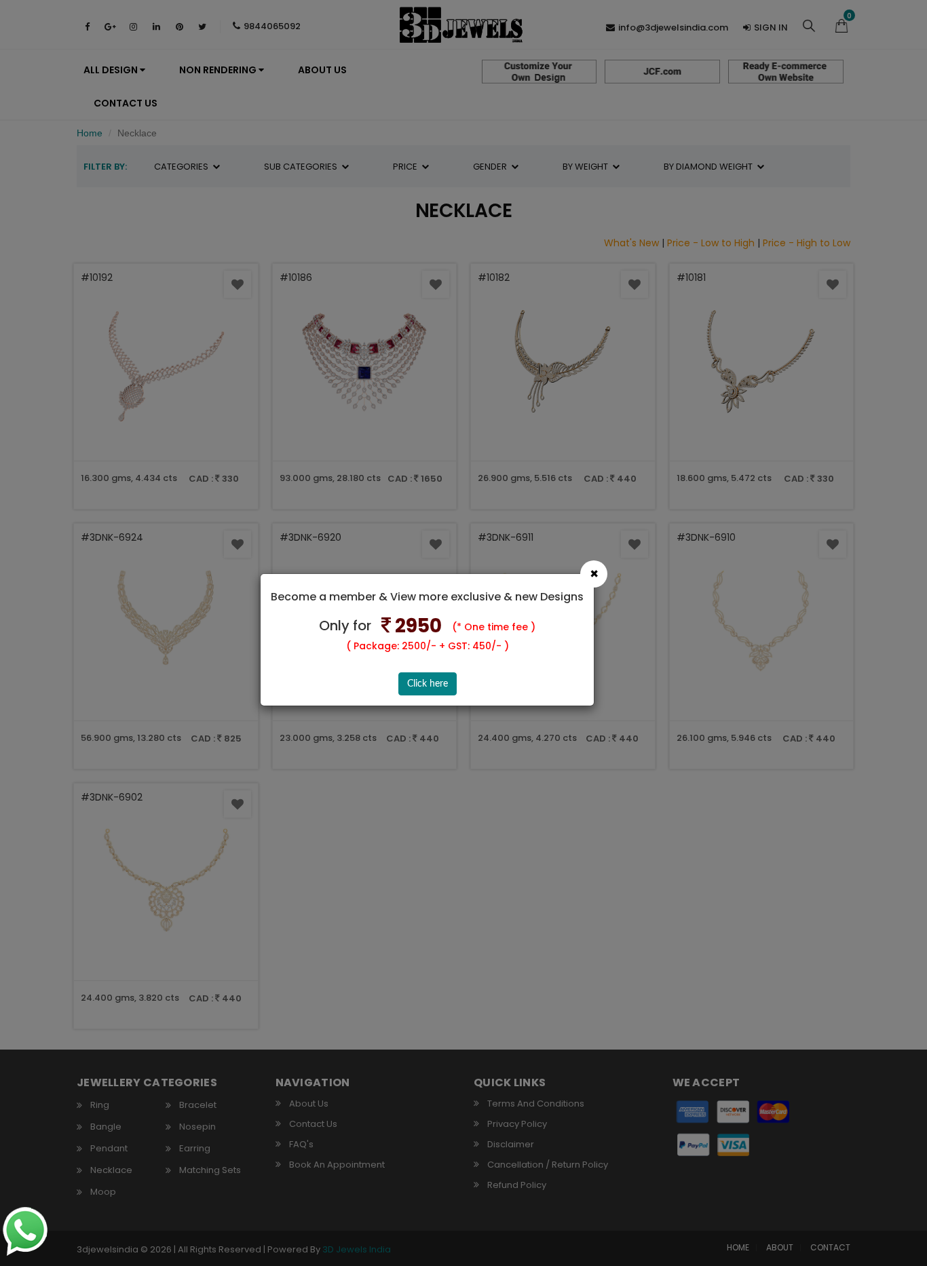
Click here (427, 684)
